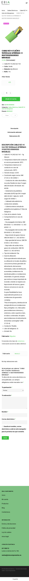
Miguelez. (13, 336)
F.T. (9, 82)
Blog (3, 508)
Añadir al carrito (10, 99)
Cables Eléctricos (12, 10)
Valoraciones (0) (14, 136)
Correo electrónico (8, 419)
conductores (20, 341)
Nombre (5, 412)
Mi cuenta (5, 499)
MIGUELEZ (9, 111)
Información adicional (14, 132)
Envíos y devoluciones (9, 524)
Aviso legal (5, 536)
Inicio (3, 10)
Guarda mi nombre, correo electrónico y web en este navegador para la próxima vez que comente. (14, 429)
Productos (5, 503)
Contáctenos (6, 512)
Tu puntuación (7, 387)
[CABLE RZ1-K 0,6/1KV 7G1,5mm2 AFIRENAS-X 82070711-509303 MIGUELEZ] (7, 453)
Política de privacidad (8, 528)
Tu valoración (7, 395)
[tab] (14, 128)
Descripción (14, 128)
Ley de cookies (6, 532)
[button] (27, 3)
